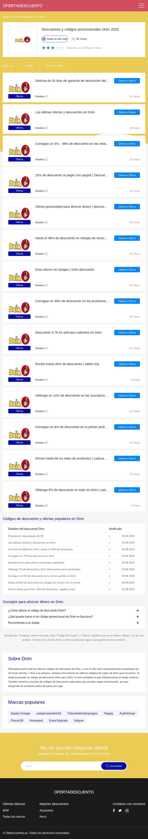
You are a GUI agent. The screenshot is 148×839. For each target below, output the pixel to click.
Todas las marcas (14, 816)
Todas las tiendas (21, 16)
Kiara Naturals (58, 720)
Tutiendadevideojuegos (82, 713)
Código (29, 65)
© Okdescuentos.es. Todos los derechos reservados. (36, 833)
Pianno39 (17, 720)
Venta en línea (54, 65)
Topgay (108, 713)
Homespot (36, 720)
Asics (43, 816)
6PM (6, 810)
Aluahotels (46, 810)
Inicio (6, 16)
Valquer (79, 720)
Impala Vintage (20, 713)
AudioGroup (127, 713)
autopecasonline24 (48, 713)
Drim (41, 16)
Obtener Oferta (127, 80)
